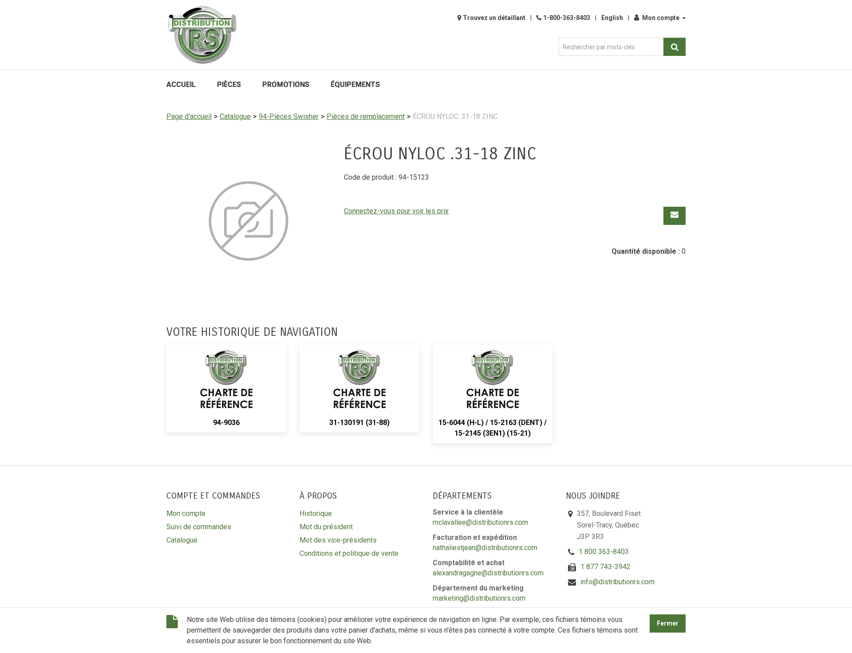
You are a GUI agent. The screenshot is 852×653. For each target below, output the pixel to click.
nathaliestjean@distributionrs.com (485, 547)
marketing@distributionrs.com (479, 598)
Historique (316, 513)
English (612, 17)
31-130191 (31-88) (359, 422)
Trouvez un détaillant (494, 17)
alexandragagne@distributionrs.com (488, 573)
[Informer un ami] (674, 216)
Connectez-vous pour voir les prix (396, 211)
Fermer (667, 623)
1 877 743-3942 (605, 567)
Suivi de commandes (198, 527)
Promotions (285, 84)
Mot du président (326, 527)
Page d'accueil (189, 116)
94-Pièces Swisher (289, 116)
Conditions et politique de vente (349, 553)
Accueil (181, 84)
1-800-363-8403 (566, 17)
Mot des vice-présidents (338, 540)
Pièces (229, 84)
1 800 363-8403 (604, 551)
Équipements (355, 84)
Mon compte (661, 17)
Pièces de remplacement (366, 116)
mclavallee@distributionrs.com (480, 522)
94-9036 (226, 422)
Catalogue (235, 116)
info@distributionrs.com (617, 582)
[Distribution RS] (201, 34)
